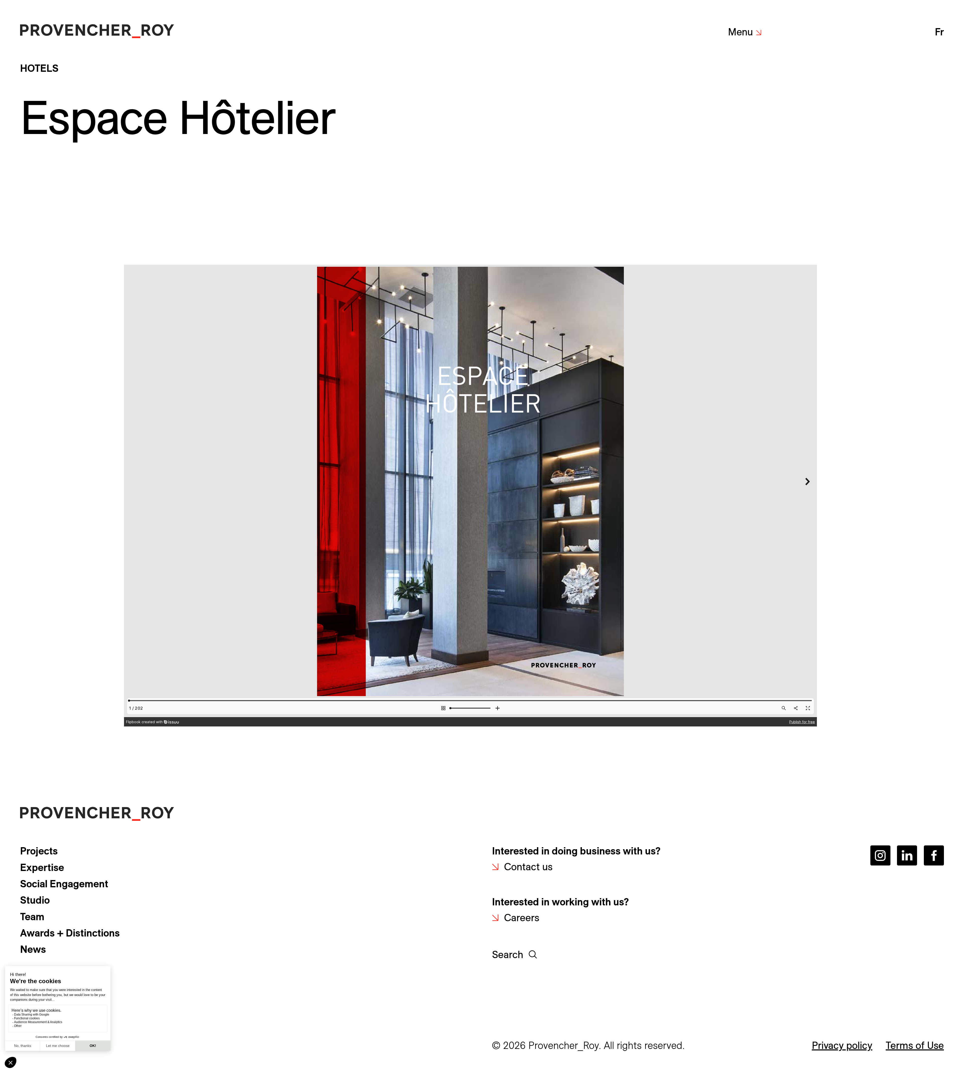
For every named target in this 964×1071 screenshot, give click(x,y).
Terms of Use (915, 1045)
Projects (39, 850)
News (33, 949)
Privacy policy (842, 1045)
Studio (35, 900)
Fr (939, 31)
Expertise (42, 867)
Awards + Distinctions (70, 932)
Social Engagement (64, 883)
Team (32, 916)
